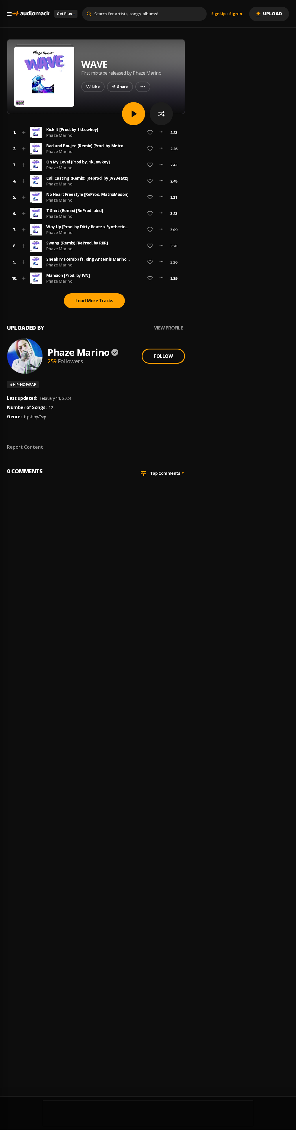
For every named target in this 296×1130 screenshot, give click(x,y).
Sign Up (218, 14)
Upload (272, 13)
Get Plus (66, 13)
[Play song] (133, 113)
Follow (163, 356)
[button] (94, 132)
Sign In (235, 14)
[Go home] (31, 14)
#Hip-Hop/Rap (23, 384)
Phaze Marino (59, 135)
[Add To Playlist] (23, 132)
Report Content (25, 447)
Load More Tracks (94, 300)
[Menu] (9, 14)
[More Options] (161, 132)
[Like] (150, 132)
